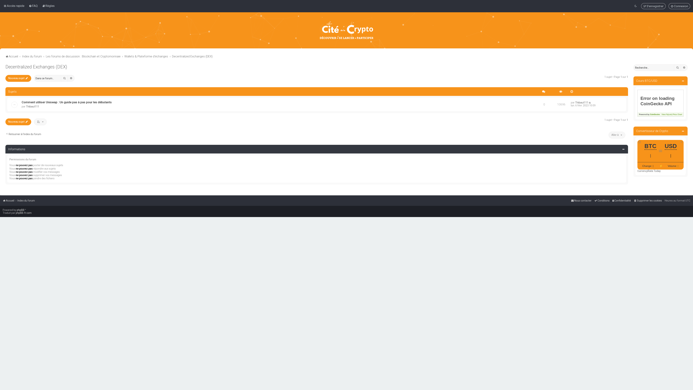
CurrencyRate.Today (649, 171)
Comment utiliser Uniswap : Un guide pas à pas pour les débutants (67, 102)
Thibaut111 (32, 106)
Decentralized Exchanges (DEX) (36, 67)
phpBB (20, 210)
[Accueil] (346, 30)
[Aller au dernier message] (590, 102)
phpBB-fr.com (24, 212)
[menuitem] (33, 5)
